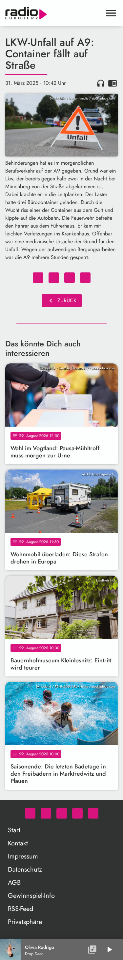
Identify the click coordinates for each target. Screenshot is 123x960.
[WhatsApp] (30, 813)
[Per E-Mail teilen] (85, 277)
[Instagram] (61, 813)
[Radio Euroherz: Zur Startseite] (53, 13)
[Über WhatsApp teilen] (69, 277)
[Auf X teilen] (54, 277)
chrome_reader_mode (112, 83)
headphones (100, 83)
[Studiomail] (77, 813)
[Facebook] (46, 813)
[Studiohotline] (93, 813)
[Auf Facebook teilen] (38, 277)
